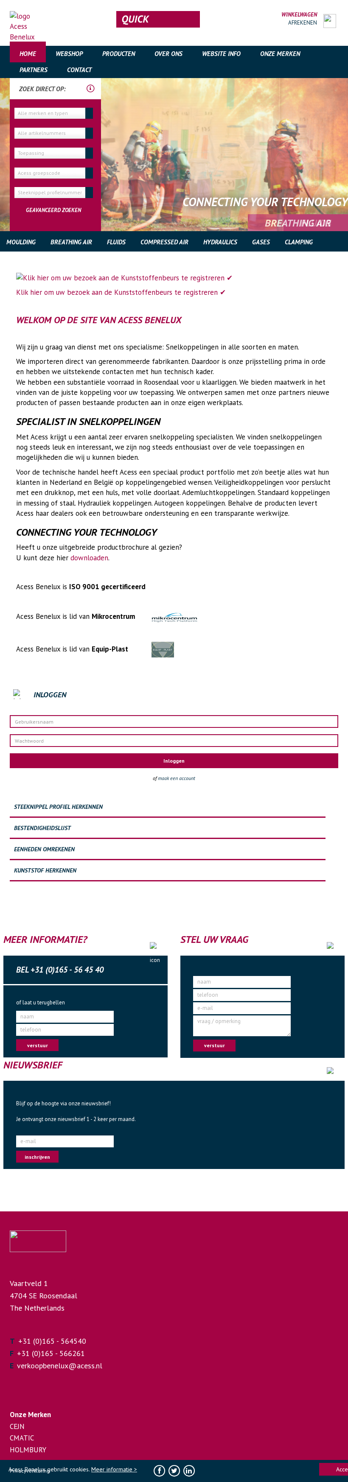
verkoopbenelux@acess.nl (59, 1365)
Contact (79, 70)
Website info (221, 54)
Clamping (299, 242)
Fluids (116, 242)
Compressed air (164, 242)
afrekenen (302, 22)
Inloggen (174, 761)
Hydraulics (220, 242)
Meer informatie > (114, 1469)
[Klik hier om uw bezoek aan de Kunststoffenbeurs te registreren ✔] (174, 278)
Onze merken (280, 54)
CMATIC (22, 1438)
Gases (261, 242)
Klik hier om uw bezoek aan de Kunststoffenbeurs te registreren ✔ (121, 292)
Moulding (21, 242)
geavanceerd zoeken (53, 210)
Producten (118, 54)
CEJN (17, 1426)
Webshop (69, 54)
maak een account (176, 778)
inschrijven (37, 1157)
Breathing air (71, 242)
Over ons (168, 54)
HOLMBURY (28, 1449)
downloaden (89, 557)
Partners (34, 70)
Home (28, 54)
